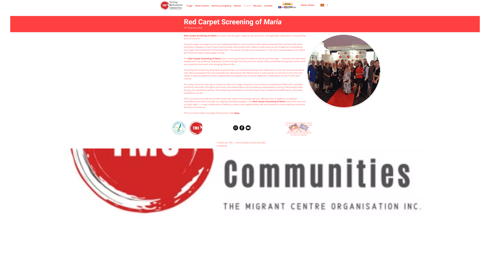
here (236, 113)
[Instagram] (235, 127)
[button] (287, 5)
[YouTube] (248, 127)
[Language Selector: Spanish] (324, 5)
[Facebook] (241, 127)
